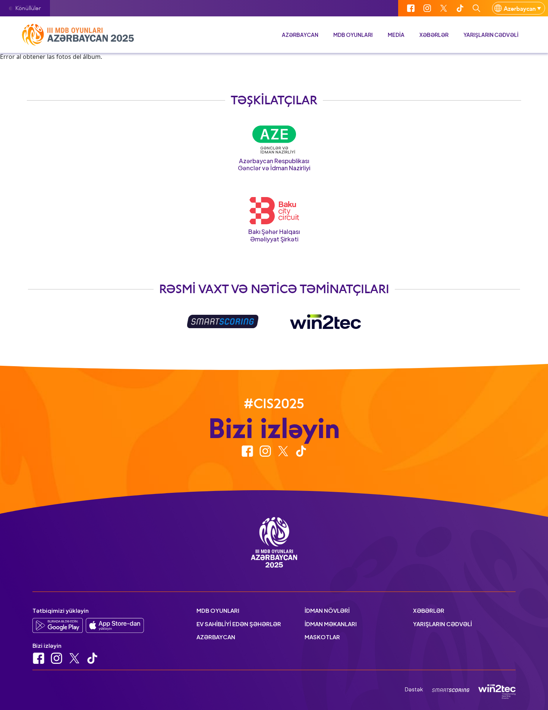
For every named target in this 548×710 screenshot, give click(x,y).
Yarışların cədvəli (491, 34)
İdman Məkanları (331, 623)
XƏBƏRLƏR (428, 610)
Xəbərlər (433, 34)
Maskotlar (322, 636)
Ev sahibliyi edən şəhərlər (238, 623)
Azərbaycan (300, 34)
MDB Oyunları (217, 610)
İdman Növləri (327, 610)
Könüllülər (28, 8)
